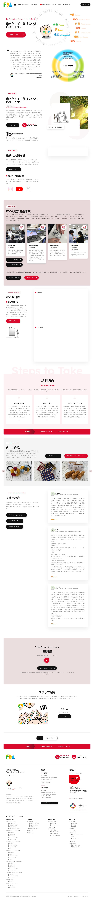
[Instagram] (12, 775)
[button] (18, 193)
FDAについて (67, 4)
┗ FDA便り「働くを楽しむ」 (33, 829)
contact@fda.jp (82, 757)
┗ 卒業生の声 (30, 833)
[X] (7, 775)
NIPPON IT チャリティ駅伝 (76, 773)
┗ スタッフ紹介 (72, 831)
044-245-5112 (32, 126)
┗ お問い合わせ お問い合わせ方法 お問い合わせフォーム (75, 845)
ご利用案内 (34, 4)
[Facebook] (9, 775)
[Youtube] (14, 775)
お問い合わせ (85, 896)
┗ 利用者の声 (30, 831)
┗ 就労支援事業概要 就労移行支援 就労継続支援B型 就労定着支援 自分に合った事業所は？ (13, 825)
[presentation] (8, 28)
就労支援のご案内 (23, 4)
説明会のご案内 (45, 4)
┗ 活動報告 (71, 829)
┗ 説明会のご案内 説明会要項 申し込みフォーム (53, 823)
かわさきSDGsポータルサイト (77, 798)
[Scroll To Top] (91, 900)
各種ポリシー (77, 896)
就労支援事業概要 (50, 738)
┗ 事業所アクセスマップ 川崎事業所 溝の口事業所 (12, 885)
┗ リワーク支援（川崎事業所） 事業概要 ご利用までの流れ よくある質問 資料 (13, 845)
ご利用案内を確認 (45, 431)
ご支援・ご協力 (57, 4)
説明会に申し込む (64, 431)
